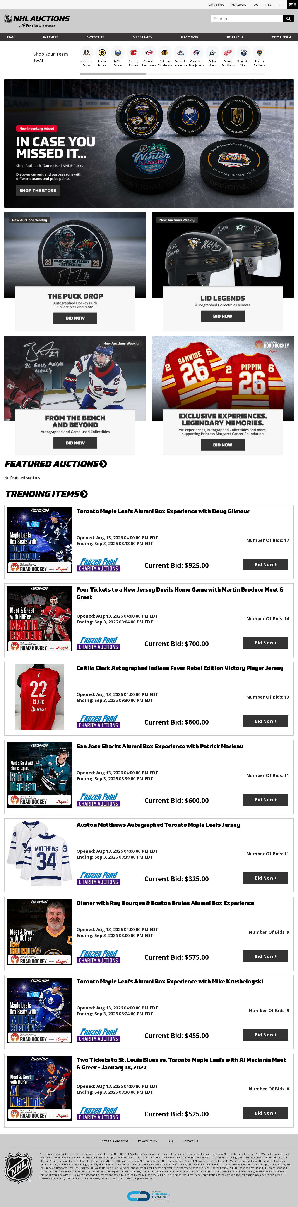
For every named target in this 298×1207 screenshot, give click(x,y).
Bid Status (234, 37)
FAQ (255, 5)
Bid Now (264, 564)
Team (11, 37)
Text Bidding (281, 37)
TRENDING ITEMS (42, 494)
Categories (95, 37)
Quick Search (142, 37)
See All (38, 60)
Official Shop (216, 5)
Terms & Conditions (114, 1141)
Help (268, 5)
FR (280, 5)
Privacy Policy (147, 1141)
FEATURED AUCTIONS (51, 464)
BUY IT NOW (189, 37)
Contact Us (190, 1141)
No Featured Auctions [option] (22, 477)
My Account (239, 5)
